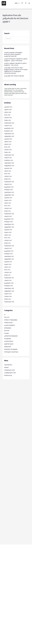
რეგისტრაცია (8, 364)
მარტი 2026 (7, 120)
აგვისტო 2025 (8, 139)
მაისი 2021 (7, 269)
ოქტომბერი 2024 (9, 163)
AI (4, 314)
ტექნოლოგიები (8, 344)
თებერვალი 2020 (9, 301)
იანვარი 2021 (8, 280)
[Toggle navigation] (29, 3)
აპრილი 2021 (8, 272)
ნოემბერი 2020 (8, 285)
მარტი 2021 (7, 275)
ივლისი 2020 (8, 293)
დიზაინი (6, 330)
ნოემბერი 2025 (8, 131)
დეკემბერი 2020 (9, 283)
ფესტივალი (7, 346)
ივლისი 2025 (8, 141)
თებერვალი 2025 (9, 155)
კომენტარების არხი (10, 372)
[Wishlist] (22, 3)
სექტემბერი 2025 (9, 136)
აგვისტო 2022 (8, 229)
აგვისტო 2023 (8, 197)
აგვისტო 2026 (8, 107)
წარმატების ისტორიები (11, 352)
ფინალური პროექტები (10, 349)
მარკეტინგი (7, 338)
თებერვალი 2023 (9, 213)
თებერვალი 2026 (9, 123)
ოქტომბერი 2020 (9, 288)
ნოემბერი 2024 (8, 160)
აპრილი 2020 (8, 296)
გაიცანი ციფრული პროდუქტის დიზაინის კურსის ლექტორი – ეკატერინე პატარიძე (13, 54)
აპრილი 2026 (8, 117)
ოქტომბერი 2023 (9, 192)
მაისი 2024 (7, 173)
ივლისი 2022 (8, 232)
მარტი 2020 (7, 299)
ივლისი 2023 (8, 200)
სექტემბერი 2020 (9, 291)
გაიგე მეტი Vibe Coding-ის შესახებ (14, 76)
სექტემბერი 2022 (9, 227)
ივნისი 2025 (7, 144)
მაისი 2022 (7, 237)
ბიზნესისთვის (8, 322)
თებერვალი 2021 (9, 277)
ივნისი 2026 (7, 112)
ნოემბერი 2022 (8, 221)
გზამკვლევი (7, 328)
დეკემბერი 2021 (8, 251)
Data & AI (6, 317)
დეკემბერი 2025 (8, 128)
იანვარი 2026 (8, 125)
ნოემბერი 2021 (8, 253)
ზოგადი (6, 333)
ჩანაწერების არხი (9, 370)
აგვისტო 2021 (8, 261)
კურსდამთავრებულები (11, 336)
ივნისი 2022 (7, 235)
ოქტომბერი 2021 (9, 256)
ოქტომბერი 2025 (9, 133)
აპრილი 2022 (8, 240)
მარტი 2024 (7, 179)
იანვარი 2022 (8, 248)
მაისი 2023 (7, 205)
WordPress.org (8, 375)
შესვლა (6, 367)
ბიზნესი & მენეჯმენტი (10, 320)
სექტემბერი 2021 (9, 259)
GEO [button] (16, 3)
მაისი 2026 (7, 115)
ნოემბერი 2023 (8, 189)
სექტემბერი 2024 (9, 165)
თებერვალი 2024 (9, 181)
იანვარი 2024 (8, 184)
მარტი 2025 (7, 152)
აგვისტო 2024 (8, 168)
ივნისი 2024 (7, 171)
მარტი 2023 (7, 211)
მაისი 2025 (7, 147)
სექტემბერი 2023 (9, 195)
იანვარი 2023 (8, 216)
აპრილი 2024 (8, 176)
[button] (26, 3)
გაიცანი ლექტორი (9, 325)
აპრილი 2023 (8, 208)
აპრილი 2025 (8, 149)
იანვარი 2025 (8, 157)
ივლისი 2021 (7, 264)
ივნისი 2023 (7, 203)
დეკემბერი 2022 (8, 219)
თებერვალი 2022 (9, 245)
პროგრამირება (8, 341)
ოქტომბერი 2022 (9, 224)
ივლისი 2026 (8, 109)
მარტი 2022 (7, 243)
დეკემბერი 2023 (8, 187)
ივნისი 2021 (7, 267)
